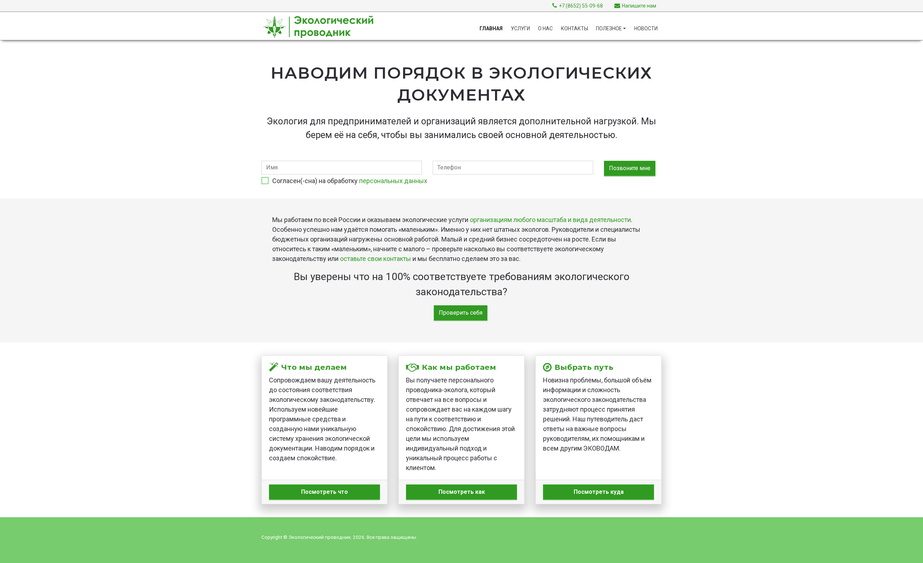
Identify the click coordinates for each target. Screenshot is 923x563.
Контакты (574, 28)
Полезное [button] (609, 28)
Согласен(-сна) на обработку (349, 181)
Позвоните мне (629, 168)
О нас (545, 28)
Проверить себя (460, 312)
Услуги (520, 28)
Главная (491, 28)
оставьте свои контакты (375, 258)
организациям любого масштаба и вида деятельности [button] (550, 219)
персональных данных (393, 181)
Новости (646, 28)
